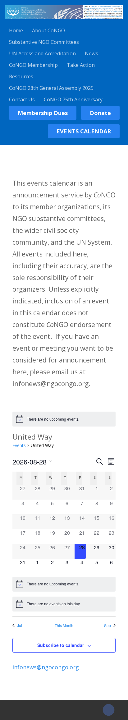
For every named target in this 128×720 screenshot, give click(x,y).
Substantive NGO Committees (44, 42)
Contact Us (22, 99)
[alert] (64, 419)
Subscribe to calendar (60, 645)
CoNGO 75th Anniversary (73, 99)
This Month (64, 625)
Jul (19, 625)
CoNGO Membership (33, 65)
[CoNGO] (64, 20)
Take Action (81, 65)
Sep (107, 625)
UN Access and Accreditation (42, 53)
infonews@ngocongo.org (45, 667)
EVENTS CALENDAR (84, 131)
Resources (21, 76)
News (91, 53)
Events (19, 445)
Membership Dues (43, 113)
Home (16, 30)
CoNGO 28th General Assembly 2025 (51, 88)
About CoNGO (48, 30)
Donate (100, 113)
